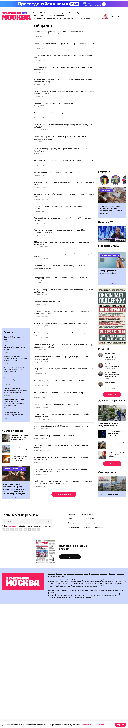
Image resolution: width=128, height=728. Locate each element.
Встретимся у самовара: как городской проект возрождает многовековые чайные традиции (59, 381)
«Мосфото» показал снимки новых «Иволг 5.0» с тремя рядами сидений (14, 369)
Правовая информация (56, 576)
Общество (7, 384)
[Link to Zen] (16, 529)
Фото (43, 16)
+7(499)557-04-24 (119, 585)
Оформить (70, 557)
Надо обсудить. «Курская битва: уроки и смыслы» (112, 234)
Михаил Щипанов (111, 353)
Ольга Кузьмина (111, 382)
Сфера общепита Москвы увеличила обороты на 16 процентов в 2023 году (63, 369)
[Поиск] (113, 16)
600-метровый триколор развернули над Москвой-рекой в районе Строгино (15, 358)
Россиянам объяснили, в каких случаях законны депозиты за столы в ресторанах (63, 68)
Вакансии (104, 574)
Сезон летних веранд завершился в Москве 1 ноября (56, 404)
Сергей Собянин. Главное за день (14, 338)
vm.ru (112, 583)
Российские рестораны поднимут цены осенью (54, 436)
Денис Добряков (111, 372)
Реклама (59, 574)
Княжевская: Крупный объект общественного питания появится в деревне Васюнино (61, 114)
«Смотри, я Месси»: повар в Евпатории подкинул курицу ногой (60, 323)
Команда (112, 574)
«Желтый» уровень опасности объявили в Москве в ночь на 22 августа (15, 348)
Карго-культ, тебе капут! (113, 366)
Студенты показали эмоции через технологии (115, 433)
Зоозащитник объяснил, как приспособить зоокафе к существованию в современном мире (63, 80)
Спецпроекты (59, 16)
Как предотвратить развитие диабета (112, 260)
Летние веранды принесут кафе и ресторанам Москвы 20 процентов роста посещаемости (63, 231)
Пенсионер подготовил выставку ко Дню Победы (116, 454)
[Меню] (124, 16)
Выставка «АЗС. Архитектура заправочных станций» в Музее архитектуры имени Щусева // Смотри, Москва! (104, 180)
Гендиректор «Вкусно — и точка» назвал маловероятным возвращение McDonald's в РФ (58, 32)
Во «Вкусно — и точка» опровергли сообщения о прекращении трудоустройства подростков (60, 470)
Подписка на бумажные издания (76, 574)
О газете (51, 574)
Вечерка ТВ (37, 13)
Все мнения (112, 395)
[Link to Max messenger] (3, 529)
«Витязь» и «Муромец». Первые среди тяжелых (116, 443)
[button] (5, 473)
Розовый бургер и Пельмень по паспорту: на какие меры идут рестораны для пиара (60, 138)
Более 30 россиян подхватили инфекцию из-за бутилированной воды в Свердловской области (63, 346)
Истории (104, 171)
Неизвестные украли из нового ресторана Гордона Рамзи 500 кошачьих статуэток (60, 267)
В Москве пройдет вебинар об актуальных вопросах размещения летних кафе (62, 243)
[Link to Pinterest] (38, 529)
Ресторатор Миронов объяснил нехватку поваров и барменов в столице (61, 446)
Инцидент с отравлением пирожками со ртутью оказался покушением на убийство (64, 290)
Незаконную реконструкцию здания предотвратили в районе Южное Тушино (61, 458)
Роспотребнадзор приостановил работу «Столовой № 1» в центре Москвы (62, 219)
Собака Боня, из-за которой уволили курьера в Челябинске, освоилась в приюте (64, 56)
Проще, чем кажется (110, 255)
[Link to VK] (7, 529)
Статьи (71, 519)
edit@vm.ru (63, 587)
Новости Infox (12, 430)
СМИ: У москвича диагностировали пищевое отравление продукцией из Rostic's (63, 126)
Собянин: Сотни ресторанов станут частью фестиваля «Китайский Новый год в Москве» (62, 312)
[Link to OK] (12, 529)
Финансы (7, 395)
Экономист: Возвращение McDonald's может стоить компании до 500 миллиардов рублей (63, 161)
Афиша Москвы (52, 18)
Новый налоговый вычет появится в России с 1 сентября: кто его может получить (15, 391)
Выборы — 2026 (90, 18)
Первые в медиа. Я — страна (71, 18)
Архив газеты (89, 519)
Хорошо (120, 725)
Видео (50, 16)
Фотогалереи (73, 527)
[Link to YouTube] (20, 529)
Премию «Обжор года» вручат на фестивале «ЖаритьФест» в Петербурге (60, 150)
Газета (46, 13)
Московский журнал (59, 13)
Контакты (120, 574)
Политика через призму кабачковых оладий (113, 386)
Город (6, 341)
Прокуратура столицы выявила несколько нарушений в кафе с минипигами (60, 278)
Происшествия (9, 418)
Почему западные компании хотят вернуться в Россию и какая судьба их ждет (63, 255)
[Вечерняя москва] (23, 581)
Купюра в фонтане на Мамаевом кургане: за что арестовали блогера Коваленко (15, 414)
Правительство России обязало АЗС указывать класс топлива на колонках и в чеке (15, 380)
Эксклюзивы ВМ (39, 18)
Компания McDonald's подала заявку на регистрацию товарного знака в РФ (64, 183)
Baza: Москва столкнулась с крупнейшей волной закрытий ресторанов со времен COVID (64, 92)
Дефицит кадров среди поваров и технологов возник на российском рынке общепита (63, 415)
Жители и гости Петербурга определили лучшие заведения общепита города (64, 195)
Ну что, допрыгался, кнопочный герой (111, 356)
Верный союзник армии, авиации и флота (113, 375)
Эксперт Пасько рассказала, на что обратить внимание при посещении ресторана (59, 393)
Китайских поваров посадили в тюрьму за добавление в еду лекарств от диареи (64, 334)
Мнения (103, 348)
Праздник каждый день (14, 469)
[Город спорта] (105, 16)
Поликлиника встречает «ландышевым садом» (109, 424)
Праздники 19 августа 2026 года (16, 473)
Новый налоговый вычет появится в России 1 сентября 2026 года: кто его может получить (112, 195)
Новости (36, 16)
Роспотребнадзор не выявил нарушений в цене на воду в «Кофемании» (58, 207)
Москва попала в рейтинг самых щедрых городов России (58, 172)
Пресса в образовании (77, 13)
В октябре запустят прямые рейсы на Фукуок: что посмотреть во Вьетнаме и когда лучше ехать (14, 402)
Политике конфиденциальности (92, 725)
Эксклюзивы (106, 191)
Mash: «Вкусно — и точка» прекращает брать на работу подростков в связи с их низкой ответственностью (64, 482)
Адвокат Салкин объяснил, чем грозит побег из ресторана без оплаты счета (64, 44)
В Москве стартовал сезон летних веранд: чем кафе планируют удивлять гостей (61, 358)
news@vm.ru (95, 587)
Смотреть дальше (64, 494)
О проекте (112, 464)
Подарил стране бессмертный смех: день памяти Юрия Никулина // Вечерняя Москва (115, 180)
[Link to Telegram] (25, 529)
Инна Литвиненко (111, 364)
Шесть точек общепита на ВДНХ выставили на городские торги (61, 426)
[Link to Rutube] (34, 529)
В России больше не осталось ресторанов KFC (54, 103)
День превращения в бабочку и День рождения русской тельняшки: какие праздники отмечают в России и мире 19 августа (14, 489)
